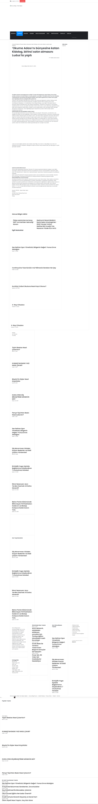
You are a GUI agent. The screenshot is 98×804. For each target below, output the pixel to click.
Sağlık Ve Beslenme (40, 33)
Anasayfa (13, 33)
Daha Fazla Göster (16, 194)
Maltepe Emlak (76, 625)
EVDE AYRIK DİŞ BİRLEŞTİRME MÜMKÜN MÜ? (20, 397)
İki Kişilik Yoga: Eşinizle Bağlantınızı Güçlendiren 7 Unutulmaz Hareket (22, 468)
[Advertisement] (49, 21)
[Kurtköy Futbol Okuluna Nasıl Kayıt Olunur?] (25, 284)
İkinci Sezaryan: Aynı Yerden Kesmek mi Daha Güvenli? (21, 486)
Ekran (17, 193)
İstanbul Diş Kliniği (76, 630)
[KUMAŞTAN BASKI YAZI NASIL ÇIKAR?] (19, 361)
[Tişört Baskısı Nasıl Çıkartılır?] (19, 345)
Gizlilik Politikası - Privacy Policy (44, 695)
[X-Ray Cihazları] (25, 303)
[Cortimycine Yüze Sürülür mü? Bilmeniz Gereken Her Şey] (25, 266)
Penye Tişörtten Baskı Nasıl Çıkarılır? (20, 414)
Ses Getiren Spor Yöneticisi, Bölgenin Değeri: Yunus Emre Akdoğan (34, 248)
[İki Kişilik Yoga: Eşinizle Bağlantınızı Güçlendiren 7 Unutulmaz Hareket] (19, 464)
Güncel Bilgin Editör (26, 66)
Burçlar (69, 33)
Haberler (19, 33)
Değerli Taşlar (15, 662)
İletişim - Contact (56, 695)
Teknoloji (62, 33)
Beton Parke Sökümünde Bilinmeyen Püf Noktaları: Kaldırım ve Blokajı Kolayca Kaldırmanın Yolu (22, 506)
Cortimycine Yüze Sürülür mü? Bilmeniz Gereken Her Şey (34, 268)
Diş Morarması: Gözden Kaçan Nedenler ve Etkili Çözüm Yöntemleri (21, 450)
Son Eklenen (14, 334)
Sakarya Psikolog (76, 626)
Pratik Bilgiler (54, 33)
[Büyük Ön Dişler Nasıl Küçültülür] (19, 377)
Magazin (26, 33)
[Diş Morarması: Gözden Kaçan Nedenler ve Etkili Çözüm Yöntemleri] (19, 446)
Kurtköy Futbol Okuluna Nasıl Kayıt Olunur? (29, 286)
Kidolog (20, 193)
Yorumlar (14, 335)
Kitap (23, 193)
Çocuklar (14, 193)
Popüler (13, 332)
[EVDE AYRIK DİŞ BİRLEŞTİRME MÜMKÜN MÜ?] (19, 393)
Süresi (25, 193)
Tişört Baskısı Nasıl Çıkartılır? (19, 348)
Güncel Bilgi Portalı (33, 695)
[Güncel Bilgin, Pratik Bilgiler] (16, 6)
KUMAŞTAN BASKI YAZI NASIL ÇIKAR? (20, 364)
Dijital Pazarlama (76, 629)
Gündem (32, 33)
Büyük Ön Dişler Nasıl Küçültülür (20, 380)
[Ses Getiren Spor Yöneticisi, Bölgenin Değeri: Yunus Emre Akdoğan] (25, 245)
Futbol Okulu (75, 627)
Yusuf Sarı (75, 632)
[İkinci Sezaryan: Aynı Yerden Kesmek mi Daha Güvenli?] (19, 482)
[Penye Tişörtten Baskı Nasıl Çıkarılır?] (19, 411)
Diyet (48, 33)
